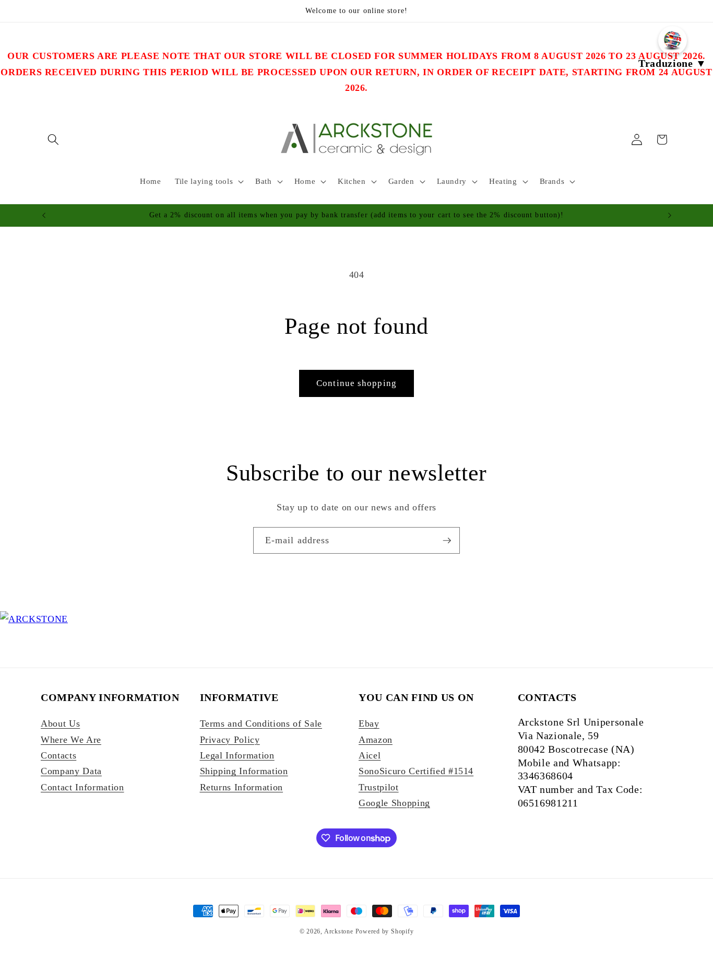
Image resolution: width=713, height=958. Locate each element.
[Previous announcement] (43, 215)
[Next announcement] (669, 215)
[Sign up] (446, 540)
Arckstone (339, 931)
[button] (53, 139)
